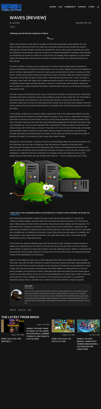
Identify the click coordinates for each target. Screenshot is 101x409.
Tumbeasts (14, 215)
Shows (52, 7)
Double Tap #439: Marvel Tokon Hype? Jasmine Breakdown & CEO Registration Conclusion (87, 344)
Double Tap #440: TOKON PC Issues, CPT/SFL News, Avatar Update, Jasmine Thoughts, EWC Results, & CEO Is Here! (37, 333)
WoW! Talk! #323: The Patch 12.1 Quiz (61, 340)
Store (91, 7)
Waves (29, 310)
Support (82, 7)
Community (70, 7)
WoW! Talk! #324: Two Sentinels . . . (11, 340)
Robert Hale (13, 310)
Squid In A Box (21, 310)
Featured (12, 27)
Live (60, 7)
